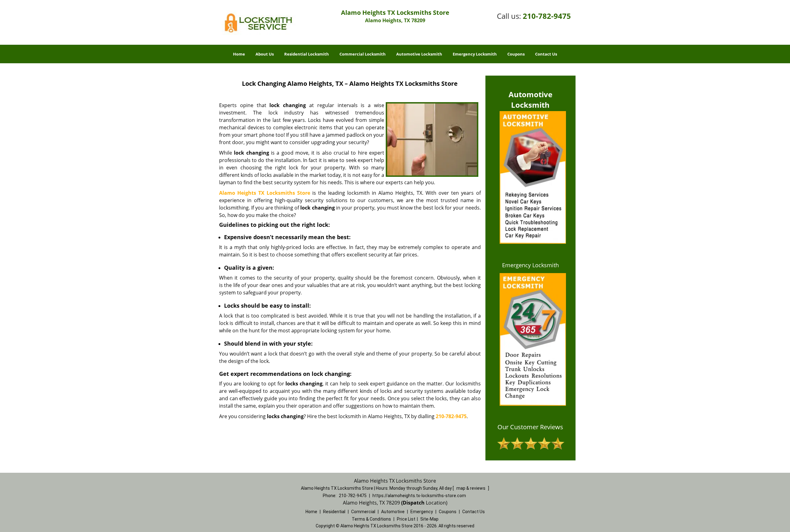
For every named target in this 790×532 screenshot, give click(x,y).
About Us (265, 54)
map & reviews (471, 488)
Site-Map (429, 519)
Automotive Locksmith (419, 54)
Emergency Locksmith (475, 54)
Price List (406, 519)
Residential (334, 511)
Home (239, 54)
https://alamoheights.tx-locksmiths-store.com (419, 495)
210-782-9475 (547, 16)
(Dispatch (413, 502)
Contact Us (546, 54)
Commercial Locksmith (362, 54)
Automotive (393, 511)
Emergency (421, 511)
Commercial (363, 511)
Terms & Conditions (371, 519)
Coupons (516, 54)
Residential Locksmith (306, 54)
